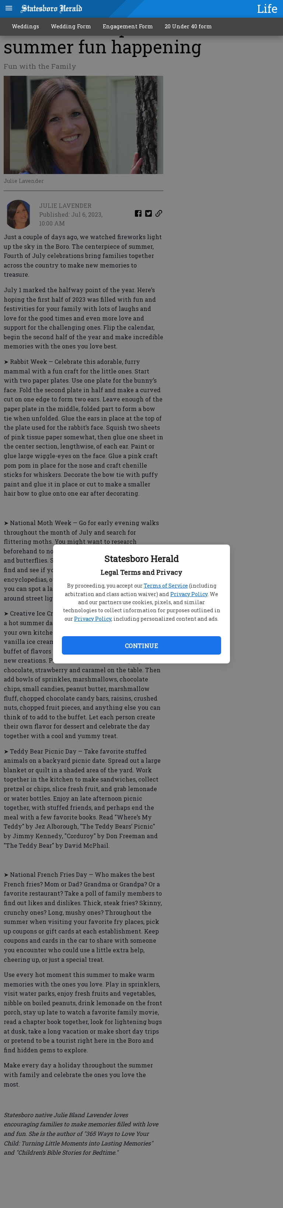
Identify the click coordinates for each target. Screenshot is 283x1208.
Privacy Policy (188, 594)
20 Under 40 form (188, 26)
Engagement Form (128, 26)
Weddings (25, 26)
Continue (141, 645)
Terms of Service (166, 585)
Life (267, 8)
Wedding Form (71, 26)
